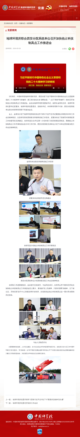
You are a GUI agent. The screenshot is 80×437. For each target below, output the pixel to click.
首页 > (16, 23)
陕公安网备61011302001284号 (64, 422)
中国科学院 (63, 6)
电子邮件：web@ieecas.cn (40, 426)
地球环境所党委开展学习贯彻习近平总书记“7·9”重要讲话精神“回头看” (38, 399)
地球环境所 (73, 6)
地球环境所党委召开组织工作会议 (25, 403)
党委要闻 (30, 23)
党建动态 (22, 23)
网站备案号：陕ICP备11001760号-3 (42, 422)
